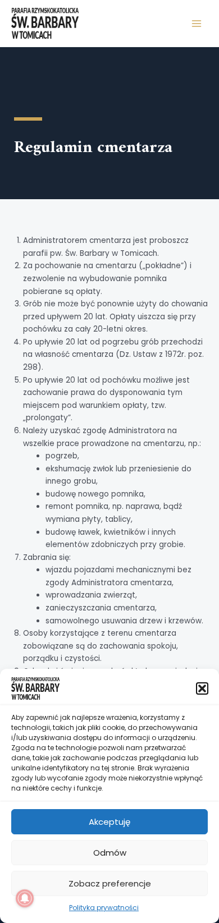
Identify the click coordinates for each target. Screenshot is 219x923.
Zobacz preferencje (110, 883)
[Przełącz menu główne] (196, 23)
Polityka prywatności (104, 907)
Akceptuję (109, 822)
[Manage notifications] (25, 898)
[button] (202, 688)
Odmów (109, 852)
